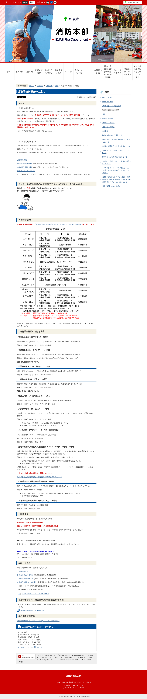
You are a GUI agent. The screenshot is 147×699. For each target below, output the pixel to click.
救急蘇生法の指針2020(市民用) (32, 610)
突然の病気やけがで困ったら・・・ (114, 135)
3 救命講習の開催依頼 (25, 579)
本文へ (8, 2)
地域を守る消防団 (48, 71)
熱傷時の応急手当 (108, 123)
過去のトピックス (78, 71)
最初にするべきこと (109, 97)
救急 (56, 86)
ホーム (9, 72)
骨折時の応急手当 (108, 118)
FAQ (88, 72)
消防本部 (19, 72)
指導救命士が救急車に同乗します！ (114, 157)
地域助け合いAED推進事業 (127, 72)
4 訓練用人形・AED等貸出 (27, 582)
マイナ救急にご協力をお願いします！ (137, 71)
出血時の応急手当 (108, 127)
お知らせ (29, 72)
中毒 (103, 114)
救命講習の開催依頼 (24, 163)
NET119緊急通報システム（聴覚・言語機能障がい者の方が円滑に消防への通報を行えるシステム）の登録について (116, 179)
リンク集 (68, 72)
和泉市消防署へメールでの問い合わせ (35, 594)
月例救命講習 (22, 160)
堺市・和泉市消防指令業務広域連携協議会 (108, 71)
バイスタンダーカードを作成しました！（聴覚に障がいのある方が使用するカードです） (116, 170)
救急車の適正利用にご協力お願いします (116, 146)
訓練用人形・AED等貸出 (26, 171)
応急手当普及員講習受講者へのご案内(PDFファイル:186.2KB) (58, 224)
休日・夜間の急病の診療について (114, 186)
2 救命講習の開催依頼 (25, 575)
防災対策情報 (39, 71)
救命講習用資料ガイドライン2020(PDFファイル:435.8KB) (38, 621)
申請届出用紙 (98, 71)
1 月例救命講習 (22, 571)
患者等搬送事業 (107, 102)
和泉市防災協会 (58, 71)
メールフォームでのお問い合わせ (30, 647)
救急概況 (105, 131)
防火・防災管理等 (117, 71)
